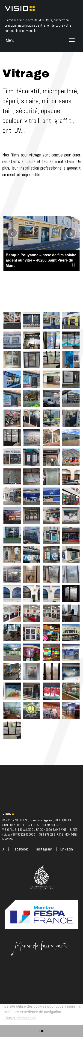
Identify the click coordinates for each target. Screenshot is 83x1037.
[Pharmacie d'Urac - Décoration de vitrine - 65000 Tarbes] (12, 340)
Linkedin (66, 849)
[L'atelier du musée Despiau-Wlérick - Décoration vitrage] (12, 359)
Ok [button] (41, 1031)
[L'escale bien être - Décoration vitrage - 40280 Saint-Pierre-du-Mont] (71, 340)
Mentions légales (41, 820)
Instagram (44, 849)
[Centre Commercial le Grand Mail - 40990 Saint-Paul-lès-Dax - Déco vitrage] (31, 340)
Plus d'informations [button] (20, 1018)
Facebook (20, 849)
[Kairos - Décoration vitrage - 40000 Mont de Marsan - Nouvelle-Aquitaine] (12, 730)
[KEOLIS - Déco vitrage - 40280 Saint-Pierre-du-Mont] (51, 340)
